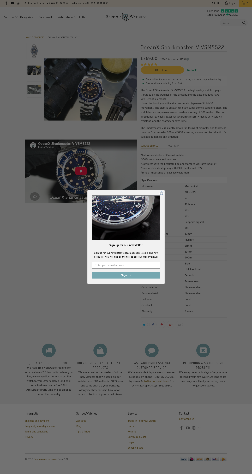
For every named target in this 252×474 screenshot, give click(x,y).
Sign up (126, 275)
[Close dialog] (161, 193)
